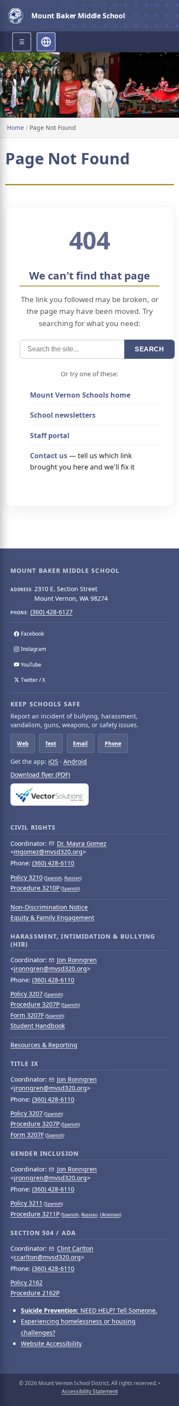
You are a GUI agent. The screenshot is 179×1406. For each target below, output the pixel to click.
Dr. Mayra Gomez (81, 843)
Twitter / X (33, 680)
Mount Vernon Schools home (80, 395)
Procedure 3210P (35, 888)
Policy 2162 (26, 1282)
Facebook (32, 633)
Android (75, 761)
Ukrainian (110, 1215)
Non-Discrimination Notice (49, 907)
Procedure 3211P (35, 1214)
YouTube (31, 664)
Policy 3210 (26, 877)
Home (15, 127)
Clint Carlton (75, 1248)
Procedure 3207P (35, 1004)
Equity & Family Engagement (52, 917)
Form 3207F (27, 1015)
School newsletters (63, 415)
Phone (113, 743)
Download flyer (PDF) (40, 774)
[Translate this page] (46, 41)
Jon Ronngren (77, 960)
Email (80, 743)
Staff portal (50, 435)
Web (23, 743)
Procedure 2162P (35, 1293)
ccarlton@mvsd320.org (47, 1257)
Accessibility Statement (90, 1391)
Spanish (53, 878)
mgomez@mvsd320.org (48, 852)
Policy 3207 (26, 994)
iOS (53, 761)
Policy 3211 (26, 1203)
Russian (72, 878)
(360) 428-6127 (51, 612)
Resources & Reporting (43, 1045)
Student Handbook (37, 1025)
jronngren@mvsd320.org (50, 968)
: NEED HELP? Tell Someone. (89, 1310)
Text (50, 743)
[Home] (15, 15)
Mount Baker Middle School (78, 15)
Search (149, 349)
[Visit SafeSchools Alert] (89, 794)
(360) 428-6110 (53, 863)
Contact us (48, 455)
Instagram (33, 649)
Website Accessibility (51, 1343)
